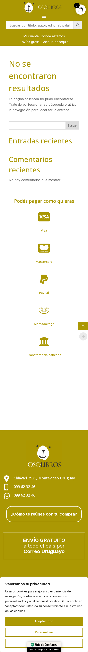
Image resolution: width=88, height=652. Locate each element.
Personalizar (44, 632)
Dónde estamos (53, 36)
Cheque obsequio (55, 42)
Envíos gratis (29, 42)
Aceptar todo (44, 621)
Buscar (72, 125)
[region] (44, 614)
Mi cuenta (31, 36)
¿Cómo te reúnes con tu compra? (44, 514)
